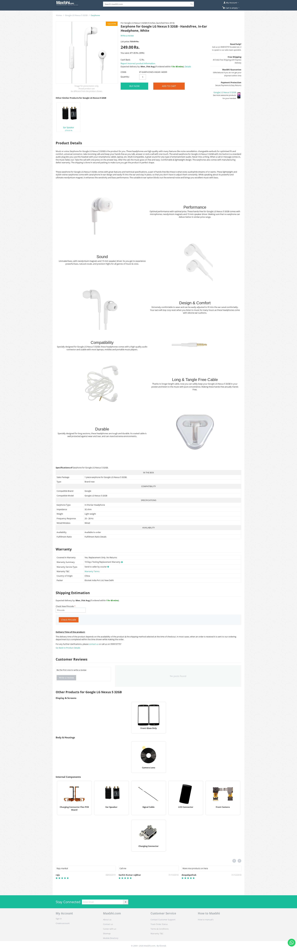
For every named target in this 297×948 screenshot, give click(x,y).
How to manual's (205, 919)
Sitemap (107, 933)
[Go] (125, 902)
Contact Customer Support (163, 919)
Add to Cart (169, 86)
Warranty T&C (157, 933)
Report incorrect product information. (138, 63)
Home (59, 15)
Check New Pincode (65, 606)
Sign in (59, 918)
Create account (63, 923)
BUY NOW (134, 86)
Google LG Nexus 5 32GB (76, 15)
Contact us (108, 924)
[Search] (191, 4)
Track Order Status (159, 924)
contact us (94, 644)
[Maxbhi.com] (67, 3)
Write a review (127, 35)
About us (107, 919)
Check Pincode (68, 619)
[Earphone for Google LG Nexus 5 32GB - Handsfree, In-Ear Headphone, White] (87, 52)
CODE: (123, 72)
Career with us (109, 928)
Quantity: (125, 76)
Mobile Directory (110, 938)
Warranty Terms (92, 571)
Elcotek (162, 945)
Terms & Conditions (160, 928)
